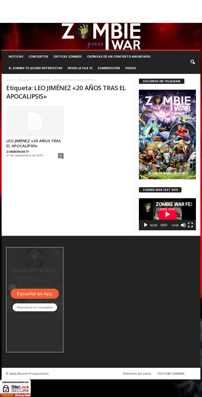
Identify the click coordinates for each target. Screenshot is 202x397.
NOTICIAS (16, 56)
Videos (130, 68)
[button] (192, 62)
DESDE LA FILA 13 (80, 68)
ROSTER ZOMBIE (13, 11)
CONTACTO (188, 4)
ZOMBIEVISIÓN (109, 68)
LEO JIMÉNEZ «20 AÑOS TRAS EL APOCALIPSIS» (33, 143)
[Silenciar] (183, 225)
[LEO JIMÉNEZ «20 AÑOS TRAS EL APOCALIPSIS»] (35, 121)
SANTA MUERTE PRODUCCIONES (84, 4)
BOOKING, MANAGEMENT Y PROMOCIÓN (29, 4)
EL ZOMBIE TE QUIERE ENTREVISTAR (35, 68)
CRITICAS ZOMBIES (67, 56)
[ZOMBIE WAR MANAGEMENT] (101, 36)
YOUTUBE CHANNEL (171, 373)
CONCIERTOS (38, 56)
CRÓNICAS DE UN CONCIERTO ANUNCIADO (118, 56)
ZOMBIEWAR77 (17, 152)
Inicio (9, 80)
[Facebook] (172, 19)
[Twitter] (188, 19)
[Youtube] (196, 19)
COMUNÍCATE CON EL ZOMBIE (131, 4)
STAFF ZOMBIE (166, 4)
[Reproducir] (145, 225)
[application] (167, 214)
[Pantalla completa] (190, 225)
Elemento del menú (137, 373)
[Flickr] (180, 19)
